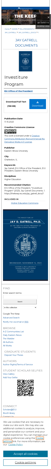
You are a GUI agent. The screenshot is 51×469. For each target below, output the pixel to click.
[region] (25, 443)
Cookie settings (25, 462)
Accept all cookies (26, 454)
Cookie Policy (15, 444)
